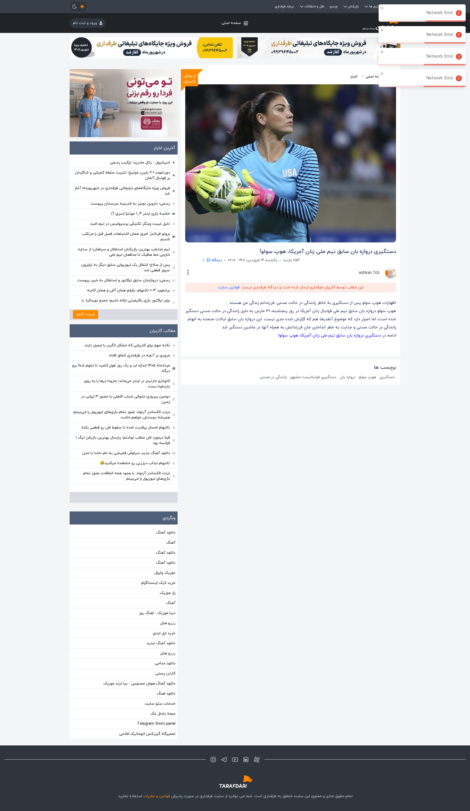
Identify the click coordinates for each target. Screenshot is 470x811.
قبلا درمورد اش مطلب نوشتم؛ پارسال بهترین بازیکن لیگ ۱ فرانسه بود (123, 440)
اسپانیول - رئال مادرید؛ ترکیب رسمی (140, 162)
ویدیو (334, 6)
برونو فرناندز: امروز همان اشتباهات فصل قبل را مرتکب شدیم (126, 236)
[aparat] (256, 759)
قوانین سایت (229, 287)
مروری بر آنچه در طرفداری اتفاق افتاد (139, 355)
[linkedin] (246, 759)
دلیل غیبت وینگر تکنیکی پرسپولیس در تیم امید (130, 223)
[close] (382, 8)
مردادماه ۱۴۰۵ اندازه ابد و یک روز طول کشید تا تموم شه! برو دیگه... (121, 368)
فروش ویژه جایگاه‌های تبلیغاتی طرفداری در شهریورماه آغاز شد (122, 191)
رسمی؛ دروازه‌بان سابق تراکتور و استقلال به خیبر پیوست (123, 280)
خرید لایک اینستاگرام (158, 582)
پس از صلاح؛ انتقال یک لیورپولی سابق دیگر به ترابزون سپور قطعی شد (125, 267)
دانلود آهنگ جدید (161, 643)
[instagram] (213, 759)
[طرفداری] (345, 23)
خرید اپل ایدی (164, 633)
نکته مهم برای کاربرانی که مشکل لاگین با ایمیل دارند (127, 345)
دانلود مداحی (165, 663)
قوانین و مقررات (156, 796)
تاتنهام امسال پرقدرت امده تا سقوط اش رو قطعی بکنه (125, 427)
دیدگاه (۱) (214, 260)
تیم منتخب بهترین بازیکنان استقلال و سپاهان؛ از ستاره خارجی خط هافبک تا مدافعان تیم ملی (124, 252)
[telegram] (224, 759)
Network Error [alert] (439, 13)
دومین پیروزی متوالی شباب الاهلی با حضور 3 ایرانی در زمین (125, 399)
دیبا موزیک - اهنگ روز (157, 613)
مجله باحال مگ (162, 713)
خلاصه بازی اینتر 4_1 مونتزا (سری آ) (140, 213)
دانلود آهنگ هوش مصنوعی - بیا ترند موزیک (139, 683)
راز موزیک (167, 593)
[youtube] (235, 759)
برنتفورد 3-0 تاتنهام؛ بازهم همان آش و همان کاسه (128, 290)
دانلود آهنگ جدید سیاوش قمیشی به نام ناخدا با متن (126, 453)
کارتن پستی (165, 673)
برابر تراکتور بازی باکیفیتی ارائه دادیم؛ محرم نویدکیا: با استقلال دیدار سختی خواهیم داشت (126, 303)
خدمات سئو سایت (160, 703)
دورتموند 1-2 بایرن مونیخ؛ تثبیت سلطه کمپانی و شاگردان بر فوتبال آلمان (122, 175)
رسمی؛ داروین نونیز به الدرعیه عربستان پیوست (130, 203)
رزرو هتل (167, 623)
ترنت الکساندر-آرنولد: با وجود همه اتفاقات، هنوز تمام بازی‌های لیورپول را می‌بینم (126, 476)
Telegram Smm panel (156, 723)
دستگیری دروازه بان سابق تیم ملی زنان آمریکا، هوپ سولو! (329, 335)
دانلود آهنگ (165, 532)
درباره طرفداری (284, 6)
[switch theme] (78, 6)
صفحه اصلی (231, 23)
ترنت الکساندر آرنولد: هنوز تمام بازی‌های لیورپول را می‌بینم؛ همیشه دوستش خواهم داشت (121, 414)
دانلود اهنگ (166, 693)
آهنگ (170, 542)
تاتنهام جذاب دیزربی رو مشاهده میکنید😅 (135, 463)
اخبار (353, 76)
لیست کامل (85, 314)
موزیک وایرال (164, 572)
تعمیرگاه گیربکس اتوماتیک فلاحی (147, 733)
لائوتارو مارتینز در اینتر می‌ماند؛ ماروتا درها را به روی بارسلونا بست (127, 383)
